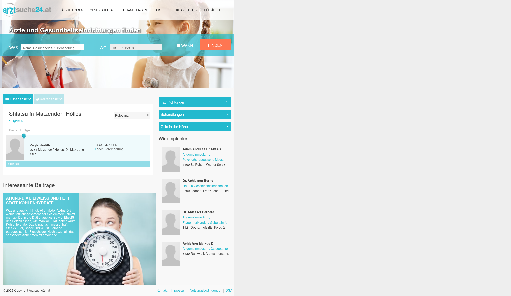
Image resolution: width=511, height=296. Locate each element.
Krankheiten (187, 10)
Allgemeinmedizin (195, 154)
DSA (229, 291)
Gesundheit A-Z (102, 10)
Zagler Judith (40, 145)
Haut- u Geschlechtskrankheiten (205, 185)
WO (103, 47)
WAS (13, 47)
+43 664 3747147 (105, 144)
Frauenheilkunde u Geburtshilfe (205, 222)
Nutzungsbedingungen (206, 291)
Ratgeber (161, 10)
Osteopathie (219, 248)
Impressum (178, 291)
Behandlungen (134, 10)
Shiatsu (13, 164)
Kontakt (162, 291)
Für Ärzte (212, 10)
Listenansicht (20, 98)
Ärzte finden (72, 10)
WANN (187, 45)
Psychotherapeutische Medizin (204, 159)
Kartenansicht (51, 98)
